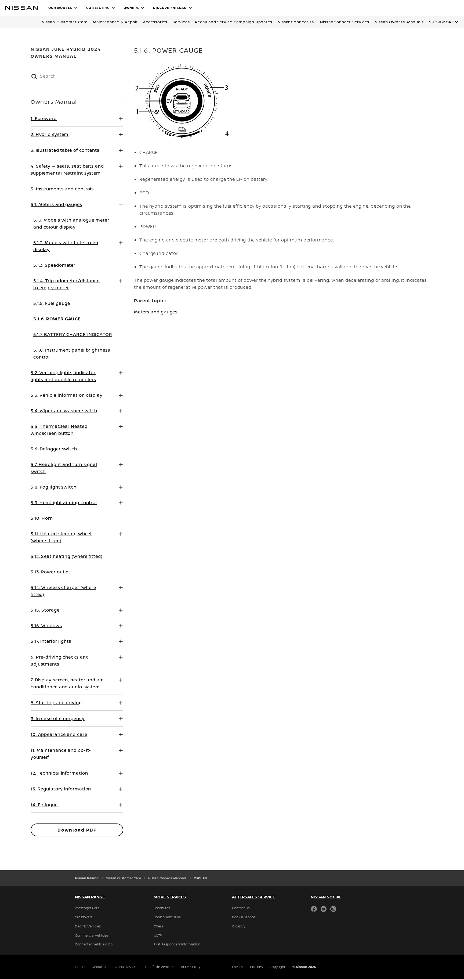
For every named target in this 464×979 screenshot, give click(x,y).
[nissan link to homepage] (21, 8)
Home (80, 966)
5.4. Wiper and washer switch (64, 411)
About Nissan (125, 966)
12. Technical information (59, 773)
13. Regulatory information (61, 789)
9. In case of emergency (58, 718)
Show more (441, 21)
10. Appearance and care (59, 734)
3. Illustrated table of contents (65, 150)
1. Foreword (44, 118)
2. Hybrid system (49, 134)
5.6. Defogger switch (54, 449)
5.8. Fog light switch (54, 487)
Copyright (277, 966)
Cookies (256, 966)
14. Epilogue (44, 805)
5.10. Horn (42, 518)
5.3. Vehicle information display (67, 395)
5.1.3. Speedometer (54, 265)
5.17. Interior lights (51, 641)
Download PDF (77, 830)
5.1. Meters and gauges (56, 204)
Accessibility (190, 966)
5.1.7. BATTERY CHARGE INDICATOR (72, 334)
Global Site (100, 966)
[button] (63, 8)
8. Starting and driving (56, 703)
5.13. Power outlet (50, 572)
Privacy (237, 966)
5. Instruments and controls (62, 189)
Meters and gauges (155, 312)
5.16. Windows (46, 625)
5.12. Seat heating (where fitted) (67, 556)
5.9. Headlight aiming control (64, 502)
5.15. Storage (45, 610)
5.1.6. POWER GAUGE (57, 319)
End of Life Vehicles (158, 966)
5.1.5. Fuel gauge (51, 303)
